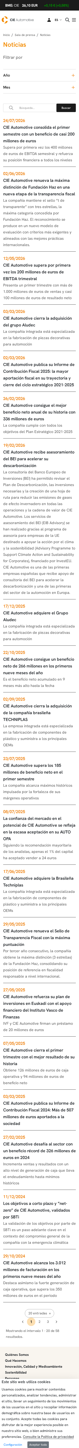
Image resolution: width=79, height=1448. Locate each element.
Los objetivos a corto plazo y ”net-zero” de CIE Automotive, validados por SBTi (36, 1210)
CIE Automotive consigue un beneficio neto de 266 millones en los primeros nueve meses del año (38, 665)
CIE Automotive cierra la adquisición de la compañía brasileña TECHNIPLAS (37, 712)
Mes (6, 87)
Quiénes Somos (17, 1354)
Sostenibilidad (16, 1372)
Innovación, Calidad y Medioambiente (33, 1366)
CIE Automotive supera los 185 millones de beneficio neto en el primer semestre (33, 772)
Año (6, 75)
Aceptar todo (38, 1445)
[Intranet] (47, 19)
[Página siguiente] (56, 1322)
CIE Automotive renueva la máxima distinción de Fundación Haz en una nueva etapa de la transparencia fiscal (39, 187)
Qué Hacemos (16, 1360)
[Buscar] (66, 108)
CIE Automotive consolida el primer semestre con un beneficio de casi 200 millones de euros (39, 134)
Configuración (13, 1445)
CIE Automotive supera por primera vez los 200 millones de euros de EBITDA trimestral (37, 271)
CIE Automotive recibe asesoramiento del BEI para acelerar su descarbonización (38, 458)
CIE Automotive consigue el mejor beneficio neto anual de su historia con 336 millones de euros (39, 412)
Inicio (6, 35)
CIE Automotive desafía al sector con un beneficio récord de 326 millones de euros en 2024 (39, 1150)
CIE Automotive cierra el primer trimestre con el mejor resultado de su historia (39, 1056)
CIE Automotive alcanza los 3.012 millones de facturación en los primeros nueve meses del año (34, 1269)
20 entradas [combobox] (37, 1313)
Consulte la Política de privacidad (48, 1436)
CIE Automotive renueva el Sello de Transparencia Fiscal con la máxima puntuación (36, 937)
